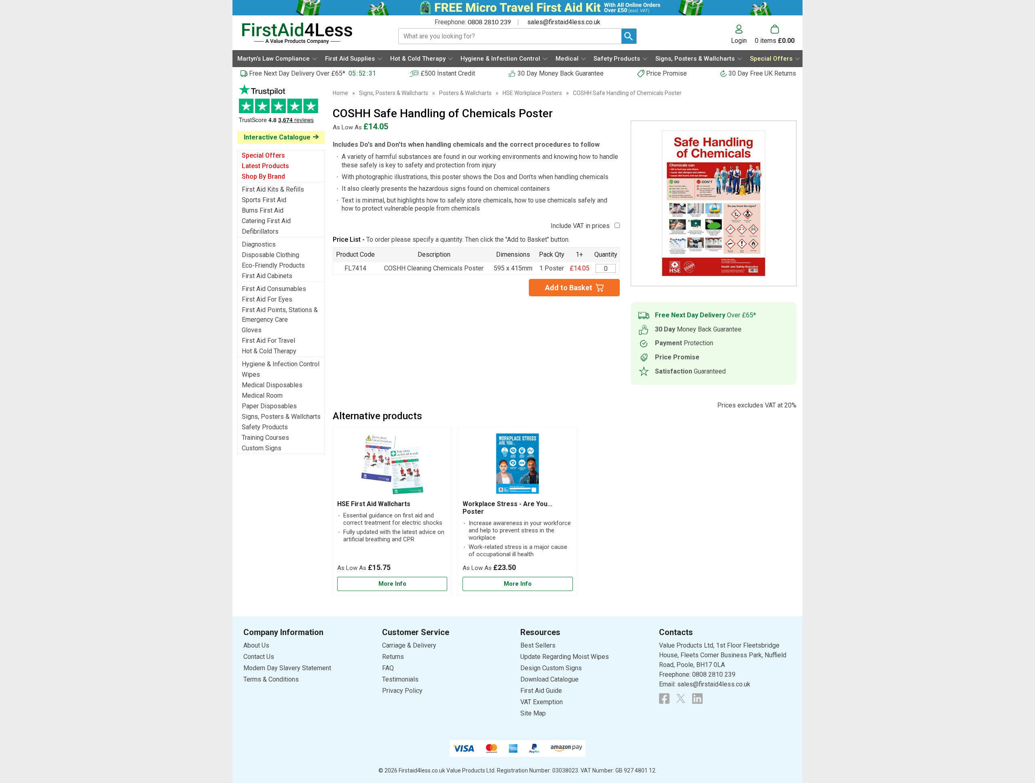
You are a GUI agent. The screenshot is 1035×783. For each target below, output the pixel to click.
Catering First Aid (266, 221)
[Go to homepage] (310, 33)
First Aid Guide (541, 690)
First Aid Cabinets (267, 276)
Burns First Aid (262, 210)
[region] (392, 465)
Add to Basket (568, 287)
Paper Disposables (269, 406)
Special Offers (263, 155)
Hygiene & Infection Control (280, 364)
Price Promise (666, 73)
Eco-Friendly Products (273, 265)
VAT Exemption (541, 702)
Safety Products (265, 427)
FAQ (388, 668)
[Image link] (681, 698)
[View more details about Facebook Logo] (664, 698)
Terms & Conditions (271, 679)
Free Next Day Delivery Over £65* (297, 73)
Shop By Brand (263, 176)
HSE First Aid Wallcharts (373, 504)
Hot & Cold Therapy (269, 351)
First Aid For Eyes (267, 299)
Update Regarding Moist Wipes (564, 657)
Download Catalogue (549, 679)
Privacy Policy (402, 690)
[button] (743, 34)
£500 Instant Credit (447, 73)
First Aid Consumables (274, 289)
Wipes (251, 374)
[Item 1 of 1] (713, 203)
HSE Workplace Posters (532, 93)
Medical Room (262, 395)
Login (739, 40)
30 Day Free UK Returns (762, 73)
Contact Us (258, 657)
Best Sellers (538, 645)
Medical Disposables (272, 385)
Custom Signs (261, 448)
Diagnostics (259, 244)
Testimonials (281, 107)
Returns (393, 657)
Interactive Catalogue (277, 137)
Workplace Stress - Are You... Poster (507, 507)
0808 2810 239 (489, 22)
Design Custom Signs (551, 668)
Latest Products (265, 166)
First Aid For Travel (268, 340)
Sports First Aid (264, 200)
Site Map (533, 713)
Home (340, 93)
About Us (256, 645)
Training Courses (265, 437)
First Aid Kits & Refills (273, 189)
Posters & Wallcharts (465, 93)
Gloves (252, 330)
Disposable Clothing (270, 255)
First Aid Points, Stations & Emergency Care (280, 314)
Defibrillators (260, 231)
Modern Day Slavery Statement (287, 668)
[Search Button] (628, 36)
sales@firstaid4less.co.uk (563, 22)
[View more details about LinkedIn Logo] (697, 698)
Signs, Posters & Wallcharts (281, 416)
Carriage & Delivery (409, 645)
